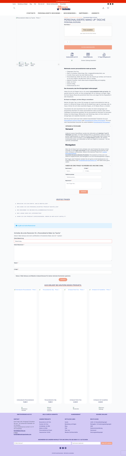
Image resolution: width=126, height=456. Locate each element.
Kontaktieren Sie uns (19, 430)
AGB (91, 426)
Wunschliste (63, 4)
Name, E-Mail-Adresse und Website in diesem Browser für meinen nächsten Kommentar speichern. (43, 275)
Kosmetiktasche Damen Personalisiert (95, 120)
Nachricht (68, 180)
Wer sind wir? (41, 4)
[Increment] (69, 42)
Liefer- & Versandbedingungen (98, 422)
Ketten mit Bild (43, 428)
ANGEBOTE (95, 13)
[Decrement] (65, 42)
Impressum (93, 430)
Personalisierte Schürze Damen (72, 120)
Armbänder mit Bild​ (44, 426)
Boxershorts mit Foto (45, 422)
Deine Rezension (19, 244)
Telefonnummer (69, 174)
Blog (31, 4)
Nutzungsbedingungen (96, 432)
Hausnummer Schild (44, 432)
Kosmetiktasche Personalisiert (75, 17)
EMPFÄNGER (83, 13)
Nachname (68, 168)
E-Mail (86, 168)
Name (16, 262)
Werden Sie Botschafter (52, 4)
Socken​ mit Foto (43, 424)
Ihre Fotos (67, 24)
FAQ (35, 4)
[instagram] (108, 4)
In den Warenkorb (88, 47)
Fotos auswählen (88, 30)
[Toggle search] (14, 8)
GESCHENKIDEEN (70, 13)
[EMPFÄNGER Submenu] (88, 13)
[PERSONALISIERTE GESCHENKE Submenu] (60, 13)
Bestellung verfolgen (23, 4)
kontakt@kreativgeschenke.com (88, 160)
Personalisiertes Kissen (45, 430)
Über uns (67, 430)
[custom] (112, 4)
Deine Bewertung (19, 238)
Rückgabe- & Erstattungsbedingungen (100, 424)
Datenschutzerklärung (96, 428)
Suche (14, 4)
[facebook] (110, 4)
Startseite (31, 13)
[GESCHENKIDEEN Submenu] (76, 13)
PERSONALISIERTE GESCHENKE (49, 13)
